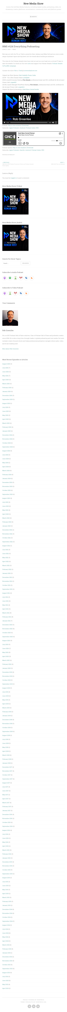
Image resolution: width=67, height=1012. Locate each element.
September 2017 (7, 779)
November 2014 (7, 913)
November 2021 (7, 581)
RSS (37, 128)
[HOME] (34, 1006)
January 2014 (6, 953)
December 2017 (7, 767)
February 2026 (6, 387)
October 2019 (6, 680)
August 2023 (6, 498)
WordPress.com (41, 1002)
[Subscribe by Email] (26, 278)
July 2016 (5, 834)
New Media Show (33, 3)
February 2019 (6, 712)
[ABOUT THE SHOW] (29, 1006)
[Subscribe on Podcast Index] (21, 278)
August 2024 (6, 451)
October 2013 (6, 964)
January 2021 (6, 621)
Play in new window (14, 125)
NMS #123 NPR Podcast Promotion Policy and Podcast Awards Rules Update (17, 164)
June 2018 (5, 743)
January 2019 (6, 715)
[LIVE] (38, 1006)
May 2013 (5, 984)
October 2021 (6, 585)
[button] (30, 108)
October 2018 (6, 727)
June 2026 (5, 372)
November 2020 (7, 629)
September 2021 (7, 589)
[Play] (4, 122)
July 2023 (5, 502)
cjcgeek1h (13, 82)
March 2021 (5, 613)
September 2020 (7, 636)
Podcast (12, 154)
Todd (20, 70)
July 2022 (5, 549)
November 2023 (7, 486)
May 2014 (5, 937)
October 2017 (6, 775)
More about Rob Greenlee (10, 349)
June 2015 (5, 885)
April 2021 (5, 609)
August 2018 (6, 735)
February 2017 (6, 806)
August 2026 (6, 364)
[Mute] (53, 122)
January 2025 (6, 431)
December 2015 (7, 862)
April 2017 (5, 799)
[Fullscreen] (56, 122)
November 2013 (7, 961)
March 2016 (6, 850)
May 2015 (5, 889)
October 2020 (6, 632)
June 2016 (5, 838)
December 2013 (7, 957)
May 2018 (5, 747)
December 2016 (7, 814)
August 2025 (6, 403)
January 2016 (6, 858)
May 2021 (5, 605)
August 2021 (6, 593)
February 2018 (6, 759)
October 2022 (6, 538)
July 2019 (5, 692)
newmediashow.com (30, 70)
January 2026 (6, 391)
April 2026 (5, 379)
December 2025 (7, 395)
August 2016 (6, 830)
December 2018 (7, 719)
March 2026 (6, 383)
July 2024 (5, 455)
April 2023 (5, 514)
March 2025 (6, 423)
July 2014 (5, 929)
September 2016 (7, 826)
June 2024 (5, 459)
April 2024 (5, 466)
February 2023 (6, 522)
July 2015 (5, 882)
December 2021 (7, 577)
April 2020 (5, 656)
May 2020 (5, 652)
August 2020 (6, 640)
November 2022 (7, 534)
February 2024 (6, 474)
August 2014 (6, 925)
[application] (30, 108)
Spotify (22, 150)
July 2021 (5, 597)
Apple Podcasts (14, 128)
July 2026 (5, 368)
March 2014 (5, 945)
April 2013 (5, 988)
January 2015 (6, 905)
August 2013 (6, 972)
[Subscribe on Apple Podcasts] (4, 278)
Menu (34, 17)
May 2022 (5, 557)
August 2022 (6, 546)
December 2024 (7, 435)
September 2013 (7, 968)
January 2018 (6, 763)
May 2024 (5, 462)
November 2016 (7, 818)
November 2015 (7, 866)
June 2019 (5, 696)
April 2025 (5, 419)
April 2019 (5, 704)
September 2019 (7, 684)
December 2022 (7, 530)
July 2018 (5, 739)
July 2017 (5, 787)
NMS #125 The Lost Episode (58, 163)
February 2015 (6, 901)
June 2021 (5, 601)
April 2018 (5, 751)
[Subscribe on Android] (15, 278)
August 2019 (6, 688)
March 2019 (6, 708)
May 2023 (5, 510)
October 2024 (6, 443)
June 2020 (5, 648)
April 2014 (5, 941)
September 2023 (7, 494)
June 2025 (5, 411)
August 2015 (6, 878)
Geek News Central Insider (31, 89)
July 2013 (5, 976)
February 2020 (6, 664)
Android (22, 128)
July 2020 (5, 644)
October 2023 (6, 490)
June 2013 (5, 980)
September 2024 (7, 447)
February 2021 (6, 617)
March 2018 (6, 755)
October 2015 (6, 870)
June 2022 (5, 553)
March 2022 (6, 565)
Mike (14, 49)
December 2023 (7, 482)
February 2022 (6, 569)
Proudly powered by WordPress (33, 1000)
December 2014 (7, 909)
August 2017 (6, 783)
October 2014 (6, 917)
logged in (14, 178)
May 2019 (5, 700)
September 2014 (7, 921)
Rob (15, 70)
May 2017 (5, 795)
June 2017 (5, 791)
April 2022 (5, 561)
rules (29, 63)
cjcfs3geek (26, 77)
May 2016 (5, 842)
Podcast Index (30, 128)
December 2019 (7, 672)
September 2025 (7, 399)
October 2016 (6, 822)
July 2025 (5, 407)
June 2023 (5, 506)
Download (25, 125)
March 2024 (6, 470)
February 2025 (6, 427)
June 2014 (5, 933)
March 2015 (5, 897)
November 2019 (7, 676)
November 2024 (7, 439)
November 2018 (7, 723)
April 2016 (5, 846)
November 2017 (7, 771)
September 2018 (7, 731)
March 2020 (6, 660)
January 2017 (6, 810)
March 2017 (5, 802)
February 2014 (6, 949)
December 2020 (7, 625)
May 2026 (5, 376)
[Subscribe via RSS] (31, 278)
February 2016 (6, 854)
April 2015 (5, 893)
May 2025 (5, 415)
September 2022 (7, 542)
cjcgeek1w (21, 87)
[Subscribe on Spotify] (10, 278)
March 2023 (6, 518)
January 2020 (6, 668)
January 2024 (6, 478)
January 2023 (6, 526)
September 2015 (7, 874)
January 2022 (6, 573)
